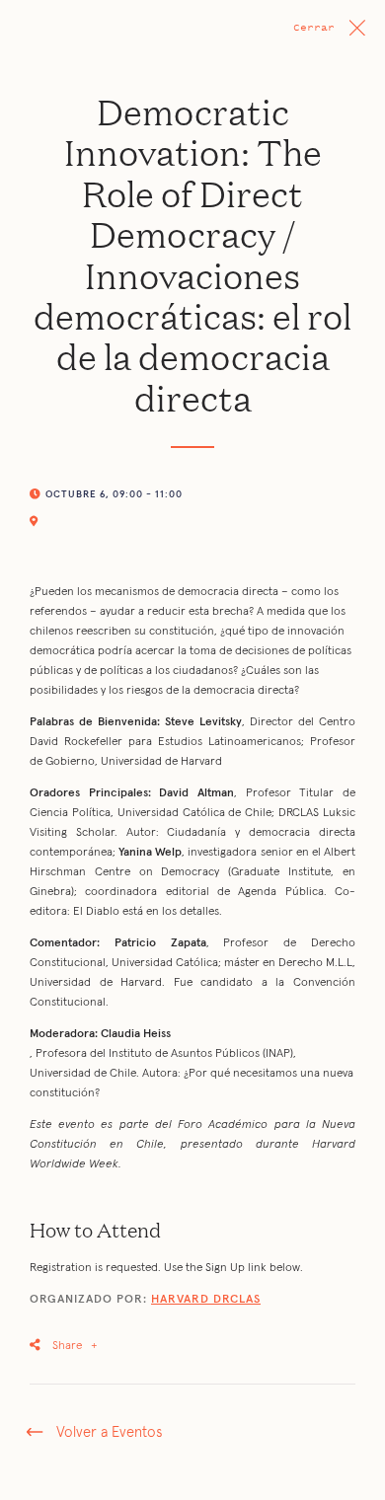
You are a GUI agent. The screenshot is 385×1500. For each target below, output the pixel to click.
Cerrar (314, 27)
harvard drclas (206, 1300)
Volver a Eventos (109, 1432)
